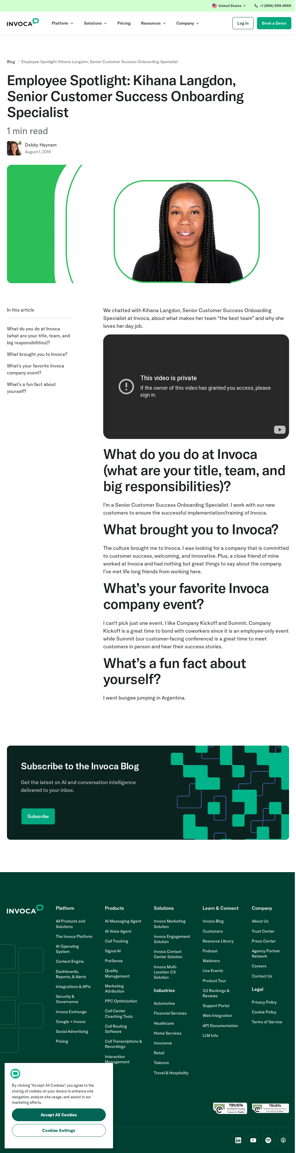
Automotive (164, 1003)
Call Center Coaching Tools (119, 1013)
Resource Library (218, 941)
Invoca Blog (213, 921)
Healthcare (164, 1023)
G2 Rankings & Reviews (216, 993)
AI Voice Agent (118, 931)
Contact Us (262, 976)
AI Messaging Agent (123, 921)
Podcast (210, 950)
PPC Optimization (121, 1001)
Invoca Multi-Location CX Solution (165, 972)
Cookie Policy (264, 1012)
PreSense (114, 960)
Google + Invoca (71, 1021)
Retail (159, 1052)
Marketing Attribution (114, 988)
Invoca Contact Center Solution (168, 954)
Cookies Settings (58, 1130)
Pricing (62, 1041)
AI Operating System (67, 949)
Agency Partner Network (266, 953)
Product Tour (214, 980)
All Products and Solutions (70, 923)
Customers (213, 931)
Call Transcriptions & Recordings (123, 1044)
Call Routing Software (116, 1029)
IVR (108, 1071)
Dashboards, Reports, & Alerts (71, 974)
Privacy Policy (264, 1002)
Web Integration (217, 1015)
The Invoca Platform (74, 936)
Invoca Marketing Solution (170, 923)
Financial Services (170, 1013)
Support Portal (216, 1005)
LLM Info (210, 1035)
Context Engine (70, 961)
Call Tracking (116, 941)
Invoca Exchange (71, 1011)
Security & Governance (67, 999)
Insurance (163, 1043)
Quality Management (117, 973)
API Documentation (220, 1025)
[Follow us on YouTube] (253, 1140)
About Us (260, 921)
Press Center (264, 941)
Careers (259, 966)
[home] (23, 23)
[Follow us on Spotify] (268, 1140)
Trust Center (263, 931)
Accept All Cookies (59, 1114)
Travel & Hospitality (171, 1072)
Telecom (161, 1062)
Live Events (213, 970)
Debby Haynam (41, 145)
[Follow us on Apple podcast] (283, 1140)
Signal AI (113, 950)
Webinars (211, 960)
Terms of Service (267, 1021)
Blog (11, 61)
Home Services (168, 1033)
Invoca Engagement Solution (172, 939)
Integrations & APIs (73, 986)
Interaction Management (117, 1059)
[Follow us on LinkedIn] (238, 1140)
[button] (229, 6)
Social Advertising (72, 1031)
